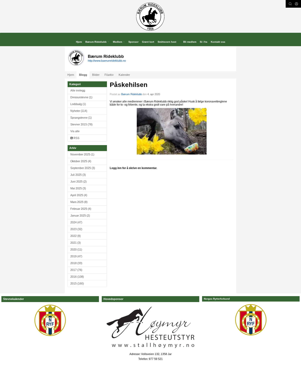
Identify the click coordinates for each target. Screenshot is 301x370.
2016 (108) (77, 276)
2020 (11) (76, 249)
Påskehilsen (129, 84)
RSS (76, 138)
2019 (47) (76, 256)
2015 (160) (77, 283)
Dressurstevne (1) (81, 97)
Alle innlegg (77, 90)
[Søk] (290, 4)
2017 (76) (76, 269)
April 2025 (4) (78, 195)
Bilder (95, 74)
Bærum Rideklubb (131, 94)
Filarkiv (109, 74)
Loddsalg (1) (78, 104)
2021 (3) (75, 242)
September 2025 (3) (82, 168)
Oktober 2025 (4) (80, 161)
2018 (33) (76, 263)
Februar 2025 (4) (80, 208)
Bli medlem (189, 41)
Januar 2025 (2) (80, 215)
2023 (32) (76, 229)
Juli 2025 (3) (78, 174)
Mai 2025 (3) (78, 188)
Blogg (83, 74)
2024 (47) (76, 222)
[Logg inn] (296, 4)
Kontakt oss (218, 41)
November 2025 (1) (82, 154)
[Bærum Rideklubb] (150, 16)
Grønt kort (148, 41)
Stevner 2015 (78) (81, 124)
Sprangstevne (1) (81, 117)
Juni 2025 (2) (78, 181)
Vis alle (75, 131)
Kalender (124, 74)
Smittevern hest (167, 41)
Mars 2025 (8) (78, 202)
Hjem (79, 41)
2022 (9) (75, 235)
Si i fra (203, 41)
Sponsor (133, 41)
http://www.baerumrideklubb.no (107, 60)
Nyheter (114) (78, 110)
